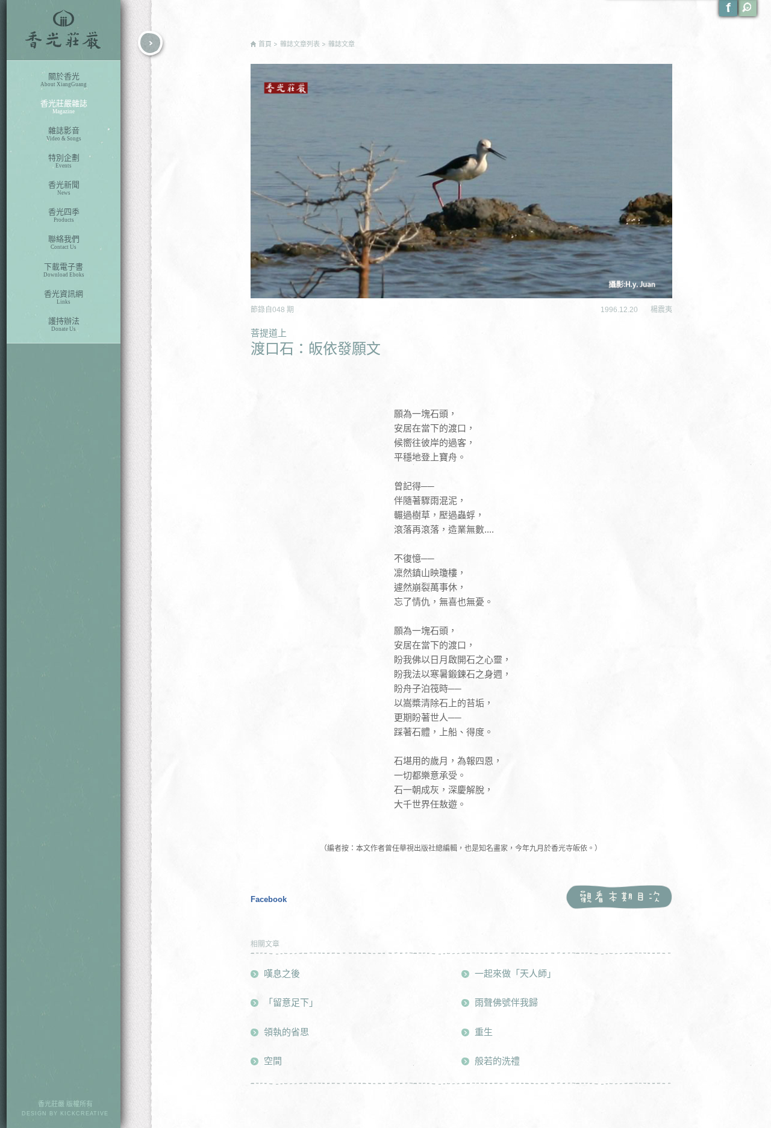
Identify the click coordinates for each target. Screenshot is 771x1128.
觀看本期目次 (619, 897)
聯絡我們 (64, 242)
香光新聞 (64, 188)
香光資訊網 (63, 297)
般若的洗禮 (497, 1061)
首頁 (265, 44)
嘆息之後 (282, 973)
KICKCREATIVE (84, 1114)
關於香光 (63, 79)
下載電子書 (63, 270)
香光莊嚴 (63, 30)
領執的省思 (286, 1032)
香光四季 (64, 215)
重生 (484, 1032)
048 (279, 310)
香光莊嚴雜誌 (63, 106)
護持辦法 (64, 324)
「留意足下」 (291, 1002)
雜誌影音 (63, 134)
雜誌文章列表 (300, 44)
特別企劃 (64, 161)
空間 (273, 1061)
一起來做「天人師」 (515, 973)
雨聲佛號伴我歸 (506, 1002)
